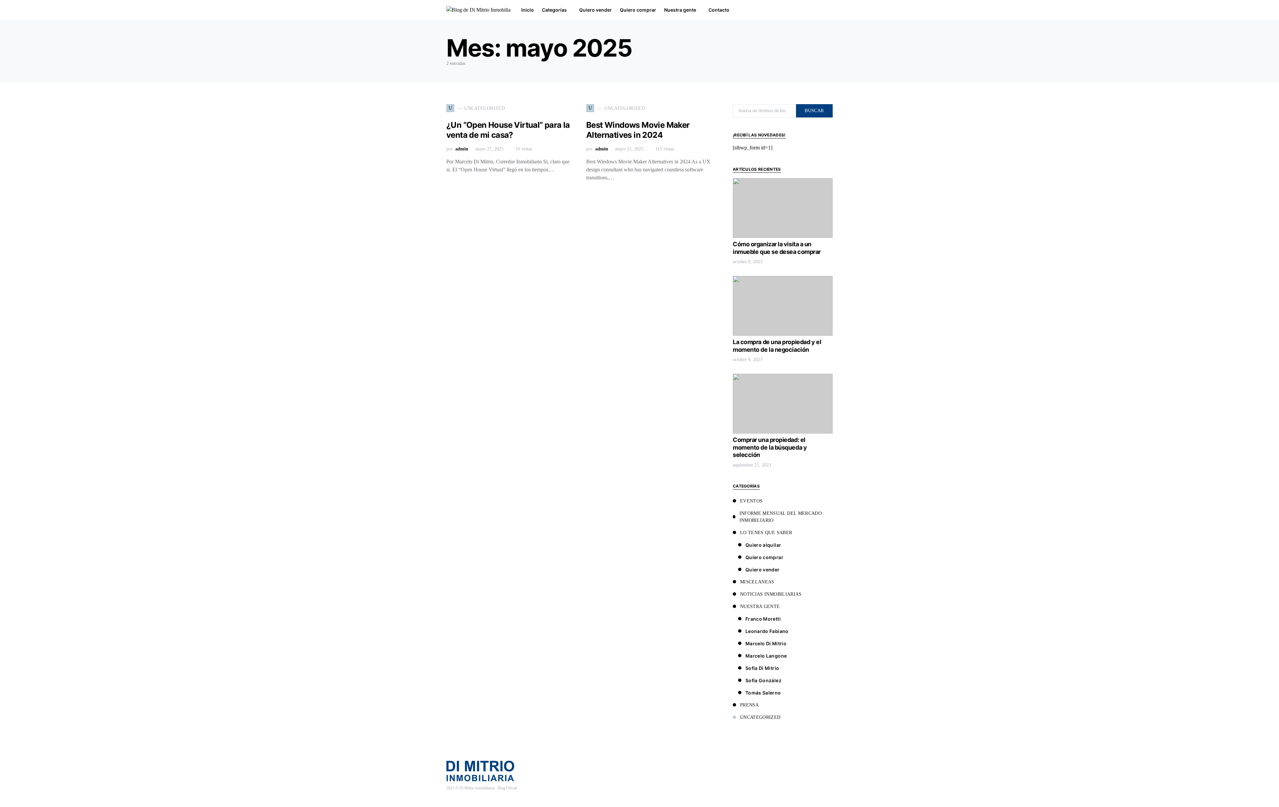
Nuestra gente (760, 606)
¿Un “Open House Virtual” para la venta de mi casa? (508, 130)
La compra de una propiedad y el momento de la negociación (777, 345)
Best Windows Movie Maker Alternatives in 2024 (638, 130)
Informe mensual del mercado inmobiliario (780, 517)
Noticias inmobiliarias (771, 594)
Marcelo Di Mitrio (765, 643)
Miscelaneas (757, 581)
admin (461, 148)
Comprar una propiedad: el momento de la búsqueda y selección (770, 447)
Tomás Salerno (763, 693)
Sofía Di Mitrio (762, 668)
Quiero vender (762, 569)
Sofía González (763, 680)
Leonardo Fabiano (767, 631)
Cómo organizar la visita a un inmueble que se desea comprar (777, 248)
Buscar (814, 110)
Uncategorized (760, 717)
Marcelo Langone (766, 656)
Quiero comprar (764, 557)
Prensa (749, 705)
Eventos (751, 501)
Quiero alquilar (763, 545)
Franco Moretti (763, 619)
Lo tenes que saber (766, 532)
